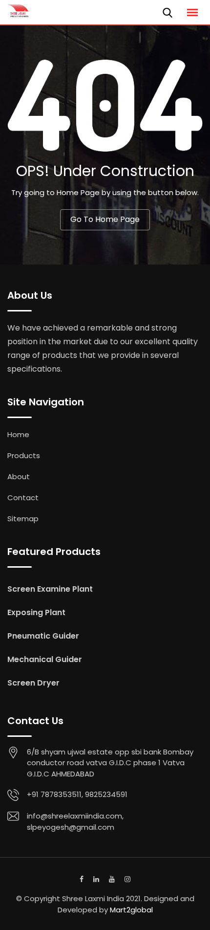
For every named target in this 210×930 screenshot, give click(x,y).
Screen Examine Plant (50, 589)
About (18, 476)
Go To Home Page (105, 219)
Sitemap (23, 518)
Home (18, 434)
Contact (23, 497)
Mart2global (131, 910)
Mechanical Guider (44, 659)
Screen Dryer (33, 682)
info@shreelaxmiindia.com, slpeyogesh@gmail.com (75, 821)
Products (23, 455)
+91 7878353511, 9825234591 (77, 794)
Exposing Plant (36, 612)
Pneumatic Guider (43, 636)
